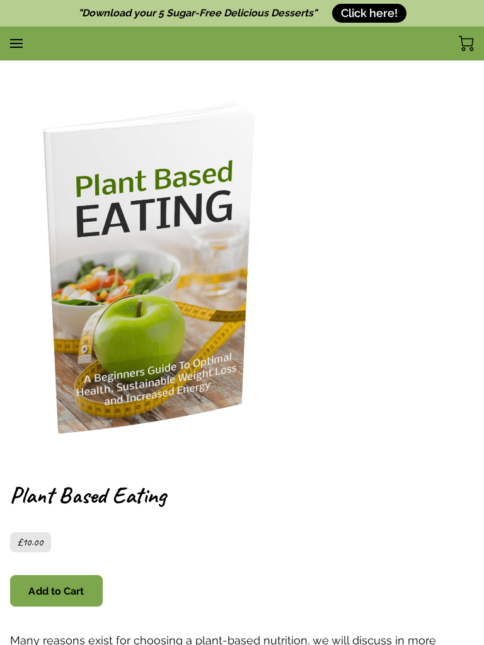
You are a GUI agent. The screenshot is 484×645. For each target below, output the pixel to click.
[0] (466, 43)
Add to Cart (56, 591)
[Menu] (16, 43)
